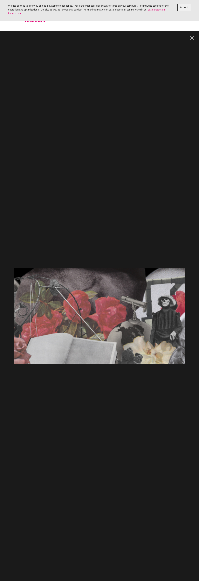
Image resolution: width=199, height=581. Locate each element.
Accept (184, 7)
